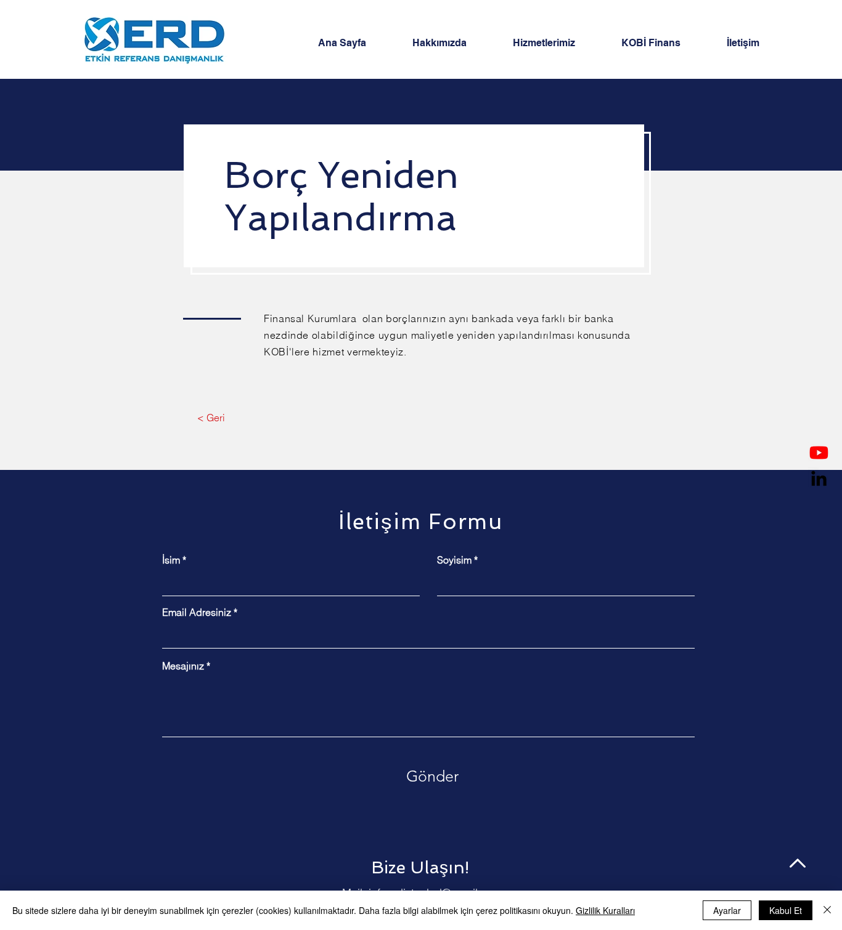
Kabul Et (785, 910)
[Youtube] (819, 452)
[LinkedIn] (819, 478)
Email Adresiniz (196, 612)
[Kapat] (827, 910)
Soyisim (454, 560)
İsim (171, 560)
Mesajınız (183, 666)
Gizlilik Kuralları (605, 910)
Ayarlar (727, 910)
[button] (558, 43)
